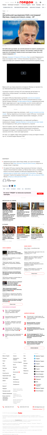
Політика (24, 217)
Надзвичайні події (7, 375)
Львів (25, 358)
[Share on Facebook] (9, 186)
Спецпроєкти (16, 384)
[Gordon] (26, 2)
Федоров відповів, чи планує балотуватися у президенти (33, 323)
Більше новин (12, 304)
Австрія (8, 188)
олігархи (18, 188)
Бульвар (38, 4)
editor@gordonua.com (39, 406)
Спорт (4, 365)
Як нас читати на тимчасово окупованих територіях (6, 397)
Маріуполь (26, 370)
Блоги (33, 4)
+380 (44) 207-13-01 (9, 406)
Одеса (25, 360)
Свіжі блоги (27, 246)
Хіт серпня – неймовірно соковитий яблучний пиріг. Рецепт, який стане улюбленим (13, 323)
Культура (5, 368)
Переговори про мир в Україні (21, 7)
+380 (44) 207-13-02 (24, 406)
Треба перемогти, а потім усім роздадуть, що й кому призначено (33, 269)
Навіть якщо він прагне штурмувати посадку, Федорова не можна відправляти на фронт (33, 264)
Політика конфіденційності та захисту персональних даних (17, 395)
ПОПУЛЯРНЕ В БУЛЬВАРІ (9, 307)
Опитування (16, 379)
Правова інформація (7, 393)
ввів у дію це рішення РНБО (36, 175)
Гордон (4, 10)
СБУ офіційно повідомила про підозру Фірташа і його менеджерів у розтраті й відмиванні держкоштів (23, 213)
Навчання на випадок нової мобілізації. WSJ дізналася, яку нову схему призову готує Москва (12, 273)
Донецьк (26, 363)
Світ (7, 10)
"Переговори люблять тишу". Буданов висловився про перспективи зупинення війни (11, 263)
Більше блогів (34, 273)
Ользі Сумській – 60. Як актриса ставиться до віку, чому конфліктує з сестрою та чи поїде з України (13, 329)
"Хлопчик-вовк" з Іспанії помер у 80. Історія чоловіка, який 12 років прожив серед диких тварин (35, 317)
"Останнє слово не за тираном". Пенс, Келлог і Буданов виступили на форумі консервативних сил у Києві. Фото (12, 283)
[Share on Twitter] (12, 186)
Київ (24, 355)
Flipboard (38, 379)
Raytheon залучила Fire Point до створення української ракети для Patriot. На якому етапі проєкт (12, 300)
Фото (14, 374)
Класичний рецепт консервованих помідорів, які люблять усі (12, 317)
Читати (40, 193)
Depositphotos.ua (18, 420)
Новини (4, 4)
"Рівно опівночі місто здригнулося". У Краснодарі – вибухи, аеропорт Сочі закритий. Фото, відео (13, 253)
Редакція (5, 388)
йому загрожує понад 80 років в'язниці (24, 163)
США (4, 188)
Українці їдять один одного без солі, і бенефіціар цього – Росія (34, 252)
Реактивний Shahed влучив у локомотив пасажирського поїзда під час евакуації (35, 329)
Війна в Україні (6, 355)
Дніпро (25, 368)
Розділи (14, 353)
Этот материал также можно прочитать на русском (26, 19)
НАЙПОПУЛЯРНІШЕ (29, 313)
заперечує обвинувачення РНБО (17, 176)
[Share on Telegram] (15, 186)
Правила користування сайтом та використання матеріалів (18, 390)
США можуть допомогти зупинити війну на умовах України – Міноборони (12, 278)
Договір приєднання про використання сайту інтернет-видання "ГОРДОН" (18, 401)
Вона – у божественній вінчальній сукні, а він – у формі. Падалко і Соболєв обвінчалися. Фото (9, 237)
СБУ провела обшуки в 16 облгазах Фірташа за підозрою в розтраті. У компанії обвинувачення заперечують (37, 213)
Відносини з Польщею (35, 7)
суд (22, 188)
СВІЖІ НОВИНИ (7, 247)
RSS (37, 381)
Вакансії (4, 386)
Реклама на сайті (6, 391)
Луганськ (26, 373)
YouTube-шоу (16, 381)
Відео (14, 377)
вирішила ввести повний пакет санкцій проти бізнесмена (20, 173)
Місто (25, 353)
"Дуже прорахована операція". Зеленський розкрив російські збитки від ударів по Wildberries (12, 289)
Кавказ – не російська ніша (32, 248)
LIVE (14, 369)
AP (15, 54)
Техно (4, 370)
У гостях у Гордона (25, 4)
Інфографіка (5, 378)
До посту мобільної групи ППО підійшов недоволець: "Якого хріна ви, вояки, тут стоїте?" (33, 258)
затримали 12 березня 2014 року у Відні (19, 57)
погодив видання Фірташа (24, 101)
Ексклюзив (15, 372)
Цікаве (4, 380)
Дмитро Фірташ (28, 188)
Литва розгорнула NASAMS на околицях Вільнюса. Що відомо (12, 258)
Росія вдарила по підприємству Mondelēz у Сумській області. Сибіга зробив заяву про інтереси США (12, 295)
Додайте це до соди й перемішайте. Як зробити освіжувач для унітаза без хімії (14, 335)
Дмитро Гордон (40, 356)
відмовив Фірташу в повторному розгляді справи (29, 122)
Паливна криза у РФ (7, 7)
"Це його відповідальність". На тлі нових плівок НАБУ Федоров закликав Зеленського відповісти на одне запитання (35, 336)
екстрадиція (13, 188)
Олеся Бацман (39, 374)
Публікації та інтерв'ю (13, 4)
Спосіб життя (6, 373)
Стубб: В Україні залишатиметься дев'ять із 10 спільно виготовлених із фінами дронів (12, 268)
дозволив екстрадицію (33, 98)
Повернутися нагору (37, 409)
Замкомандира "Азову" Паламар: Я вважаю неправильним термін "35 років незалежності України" (35, 342)
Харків (25, 365)
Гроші (38, 217)
